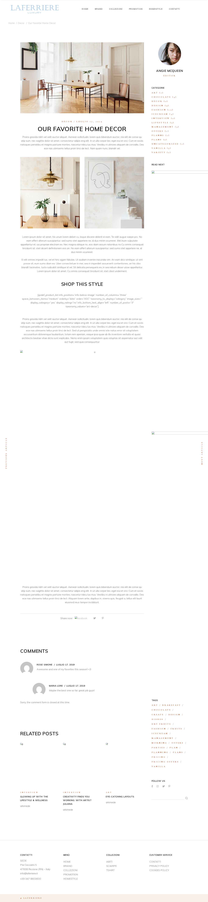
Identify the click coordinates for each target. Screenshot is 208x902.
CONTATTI (155, 861)
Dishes (158, 719)
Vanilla (159, 148)
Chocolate (161, 97)
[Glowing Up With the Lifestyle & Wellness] (39, 765)
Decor (21, 23)
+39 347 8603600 (30, 878)
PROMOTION (70, 874)
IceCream (160, 114)
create (158, 714)
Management (163, 127)
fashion (159, 729)
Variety (159, 152)
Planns (158, 135)
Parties (158, 747)
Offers (158, 131)
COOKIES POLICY (159, 870)
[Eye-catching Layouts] (125, 765)
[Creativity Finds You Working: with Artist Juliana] (82, 765)
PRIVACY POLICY (159, 865)
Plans (157, 139)
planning (160, 752)
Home (11, 23)
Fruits (176, 729)
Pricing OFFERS (165, 762)
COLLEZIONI (70, 870)
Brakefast (171, 705)
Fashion (159, 110)
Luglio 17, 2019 (89, 121)
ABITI (109, 861)
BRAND (67, 865)
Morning (159, 743)
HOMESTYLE (70, 878)
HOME (67, 861)
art (155, 705)
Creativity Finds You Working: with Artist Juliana (77, 800)
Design (158, 105)
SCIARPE (111, 865)
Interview (29, 792)
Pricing (159, 757)
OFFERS (178, 743)
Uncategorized (165, 144)
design (174, 714)
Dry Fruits (161, 724)
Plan (174, 747)
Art (109, 792)
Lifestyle (160, 122)
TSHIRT (110, 870)
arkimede (25, 805)
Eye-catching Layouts (120, 796)
